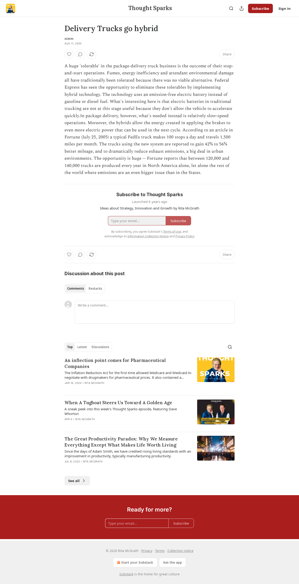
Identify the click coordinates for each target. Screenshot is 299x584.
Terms (160, 550)
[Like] (69, 54)
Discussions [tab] (100, 347)
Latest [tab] (82, 347)
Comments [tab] (75, 288)
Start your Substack (137, 562)
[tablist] (84, 288)
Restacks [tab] (95, 288)
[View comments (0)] (80, 54)
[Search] (231, 8)
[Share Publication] (241, 8)
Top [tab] (70, 347)
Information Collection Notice (148, 236)
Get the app (172, 562)
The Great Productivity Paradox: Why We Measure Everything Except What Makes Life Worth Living (121, 442)
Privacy (146, 550)
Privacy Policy (184, 236)
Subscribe (260, 8)
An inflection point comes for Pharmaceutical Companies (115, 363)
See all (74, 480)
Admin (68, 38)
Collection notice (180, 550)
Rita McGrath (94, 383)
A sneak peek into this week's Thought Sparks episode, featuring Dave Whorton (120, 411)
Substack (126, 574)
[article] (149, 374)
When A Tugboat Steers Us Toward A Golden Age (118, 402)
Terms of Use (172, 231)
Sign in (284, 8)
